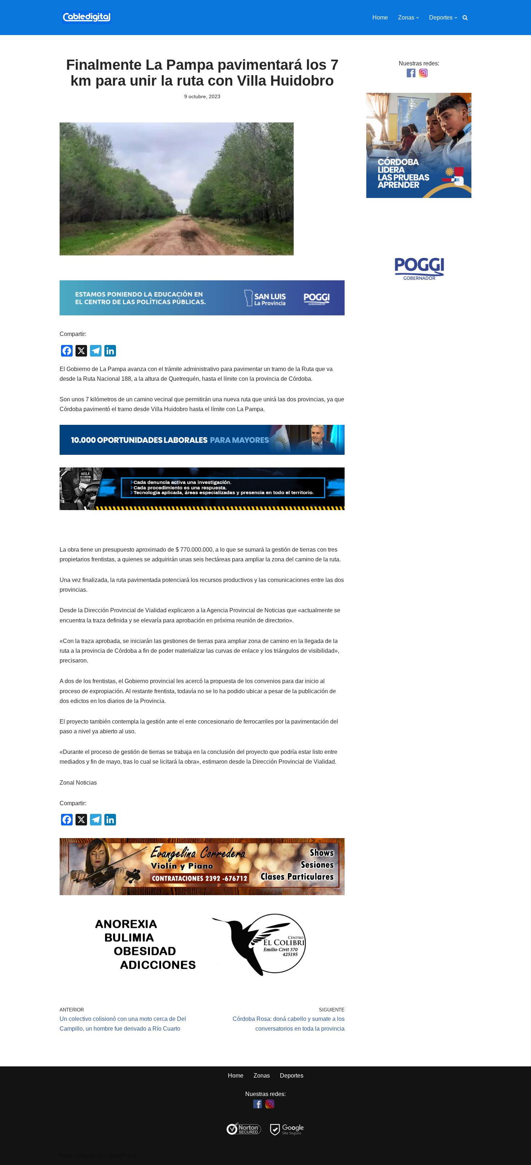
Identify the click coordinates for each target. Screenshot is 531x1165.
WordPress (122, 1156)
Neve (66, 1156)
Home (380, 17)
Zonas (262, 1076)
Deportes (291, 1076)
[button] (417, 17)
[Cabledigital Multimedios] (87, 18)
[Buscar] (465, 17)
